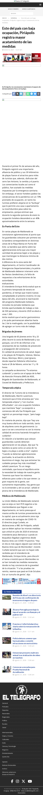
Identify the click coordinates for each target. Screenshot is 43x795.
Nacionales (6, 713)
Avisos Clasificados (28, 9)
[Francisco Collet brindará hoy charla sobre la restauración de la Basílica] (6, 626)
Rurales (4, 724)
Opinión (4, 762)
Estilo (4, 743)
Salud (4, 727)
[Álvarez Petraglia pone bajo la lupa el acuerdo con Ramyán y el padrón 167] (6, 612)
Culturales (5, 739)
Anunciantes (21, 793)
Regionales (6, 717)
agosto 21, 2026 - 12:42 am (24, 617)
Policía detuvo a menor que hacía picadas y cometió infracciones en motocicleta (25, 641)
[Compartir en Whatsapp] (28, 94)
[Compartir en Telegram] (31, 94)
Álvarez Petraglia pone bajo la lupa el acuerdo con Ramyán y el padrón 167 (26, 612)
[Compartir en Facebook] (14, 94)
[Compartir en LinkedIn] (21, 94)
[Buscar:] (21, 13)
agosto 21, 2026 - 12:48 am (24, 603)
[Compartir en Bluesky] (35, 94)
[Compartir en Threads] (38, 94)
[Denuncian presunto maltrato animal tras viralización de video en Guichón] (6, 655)
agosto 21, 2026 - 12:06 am (24, 646)
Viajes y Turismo (7, 736)
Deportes (5, 710)
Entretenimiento (7, 753)
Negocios (5, 750)
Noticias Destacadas (9, 765)
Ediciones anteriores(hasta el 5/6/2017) (9, 773)
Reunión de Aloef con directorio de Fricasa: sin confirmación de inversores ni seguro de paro (27, 597)
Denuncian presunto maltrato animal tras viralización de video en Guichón (26, 655)
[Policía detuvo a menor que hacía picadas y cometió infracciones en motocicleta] (6, 640)
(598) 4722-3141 (15, 791)
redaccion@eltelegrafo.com (29, 791)
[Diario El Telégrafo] (21, 1)
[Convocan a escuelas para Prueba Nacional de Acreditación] (6, 669)
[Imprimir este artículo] (24, 94)
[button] (39, 4)
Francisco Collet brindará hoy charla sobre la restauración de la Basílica (26, 626)
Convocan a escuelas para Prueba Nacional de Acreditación (24, 669)
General (5, 703)
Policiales (5, 707)
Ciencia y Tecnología (9, 746)
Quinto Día (5, 757)
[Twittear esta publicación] (17, 94)
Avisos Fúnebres (13, 9)
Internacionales (7, 732)
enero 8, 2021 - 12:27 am (13, 50)
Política (4, 720)
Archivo (4, 769)
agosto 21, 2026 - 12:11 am (24, 632)
